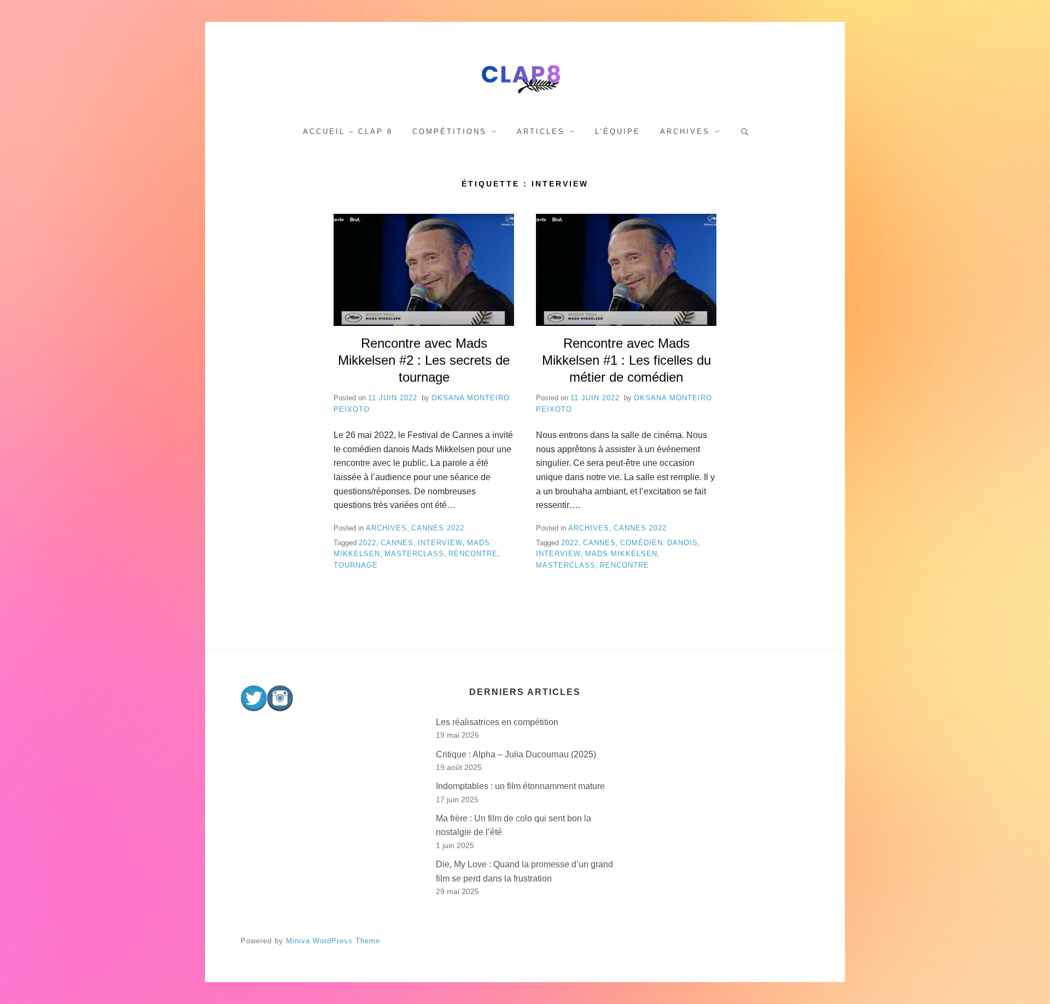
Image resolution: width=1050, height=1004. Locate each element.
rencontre (473, 554)
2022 (367, 543)
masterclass (414, 554)
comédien (641, 543)
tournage (356, 565)
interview (440, 543)
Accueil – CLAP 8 (348, 131)
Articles (541, 131)
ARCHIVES (386, 528)
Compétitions (449, 131)
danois (682, 543)
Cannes (397, 543)
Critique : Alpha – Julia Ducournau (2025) (516, 754)
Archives (685, 131)
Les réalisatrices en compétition (497, 722)
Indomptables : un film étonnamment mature (520, 786)
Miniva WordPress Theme (333, 941)
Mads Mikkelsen (621, 554)
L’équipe (617, 131)
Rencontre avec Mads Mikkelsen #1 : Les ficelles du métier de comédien (626, 360)
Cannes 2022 (437, 528)
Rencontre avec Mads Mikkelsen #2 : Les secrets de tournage (424, 360)
